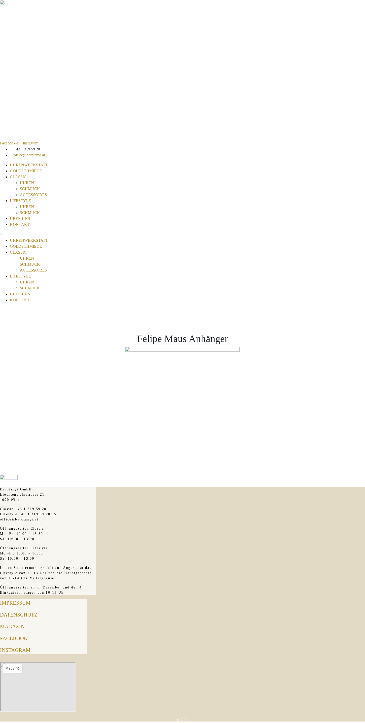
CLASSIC (18, 177)
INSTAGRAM (15, 650)
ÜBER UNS (20, 218)
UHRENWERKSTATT (29, 165)
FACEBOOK (14, 638)
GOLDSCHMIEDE (26, 171)
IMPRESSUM (15, 603)
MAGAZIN (12, 626)
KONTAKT (20, 224)
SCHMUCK (30, 189)
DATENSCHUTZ (18, 615)
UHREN (27, 183)
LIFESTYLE (20, 201)
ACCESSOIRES (33, 195)
